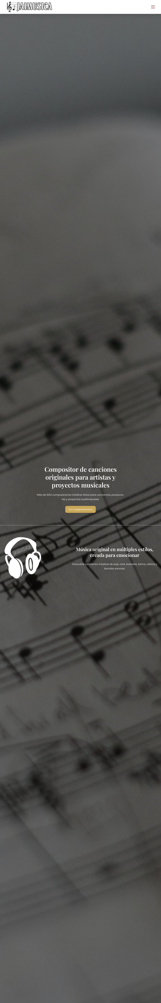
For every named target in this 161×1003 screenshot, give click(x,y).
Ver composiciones (81, 509)
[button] (153, 6)
